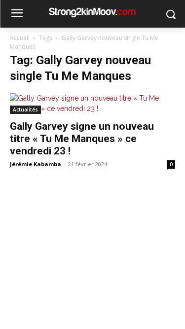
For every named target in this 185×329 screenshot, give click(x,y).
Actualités (25, 109)
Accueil (20, 38)
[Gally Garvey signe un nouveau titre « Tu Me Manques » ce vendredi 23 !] (92, 103)
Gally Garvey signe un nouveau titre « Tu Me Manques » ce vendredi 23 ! (82, 138)
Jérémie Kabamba (35, 164)
